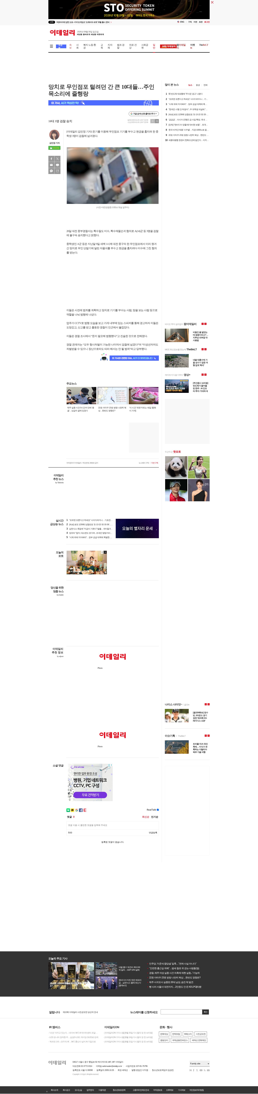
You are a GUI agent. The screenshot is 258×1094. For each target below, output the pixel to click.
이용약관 (102, 1090)
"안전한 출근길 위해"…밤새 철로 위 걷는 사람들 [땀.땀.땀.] (176, 968)
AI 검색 (60, 46)
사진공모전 (201, 1034)
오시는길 (78, 1090)
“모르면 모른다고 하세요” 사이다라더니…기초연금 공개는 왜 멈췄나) (97, 520)
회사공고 (66, 1090)
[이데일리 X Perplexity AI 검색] (103, 102)
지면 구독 (154, 463)
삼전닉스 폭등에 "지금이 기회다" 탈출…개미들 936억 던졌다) (93, 529)
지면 (195, 22)
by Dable (60, 595)
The (203, 45)
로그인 (207, 22)
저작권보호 (157, 1090)
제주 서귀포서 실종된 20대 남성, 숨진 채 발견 (170, 982)
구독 (190, 22)
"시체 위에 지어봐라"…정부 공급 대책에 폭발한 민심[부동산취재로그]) (97, 537)
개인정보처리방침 (196, 1090)
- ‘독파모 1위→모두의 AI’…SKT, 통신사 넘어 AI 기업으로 (72, 1041)
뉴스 (190, 85)
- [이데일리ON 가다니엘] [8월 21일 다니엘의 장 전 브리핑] (128, 1041)
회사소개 (54, 1090)
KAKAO (51, 171)
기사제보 (181, 1090)
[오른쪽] (105, 552)
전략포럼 (176, 1034)
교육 (102, 46)
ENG (182, 22)
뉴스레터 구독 (144, 463)
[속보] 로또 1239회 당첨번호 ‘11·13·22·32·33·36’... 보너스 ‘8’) (93, 524)
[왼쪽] (102, 552)
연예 (205, 85)
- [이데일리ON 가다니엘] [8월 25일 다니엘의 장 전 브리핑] (128, 1033)
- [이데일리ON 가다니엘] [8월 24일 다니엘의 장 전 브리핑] (128, 1037)
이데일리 (77, 33)
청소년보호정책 (119, 1090)
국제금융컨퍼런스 (180, 1040)
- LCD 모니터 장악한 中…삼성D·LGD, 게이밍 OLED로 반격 (73, 1037)
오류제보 (169, 1090)
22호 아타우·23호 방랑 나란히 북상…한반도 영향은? (174, 977)
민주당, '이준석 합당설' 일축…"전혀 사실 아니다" (171, 963)
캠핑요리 (164, 1040)
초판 (200, 22)
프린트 (57, 165)
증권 (198, 85)
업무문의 (90, 1090)
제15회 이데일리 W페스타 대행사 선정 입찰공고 (83, 1012)
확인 (205, 1012)
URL (57, 171)
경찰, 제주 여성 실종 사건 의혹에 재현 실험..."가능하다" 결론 (177, 973)
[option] (105, 22)
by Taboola (59, 483)
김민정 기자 (54, 143)
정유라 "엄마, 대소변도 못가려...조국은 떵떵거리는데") (90, 533)
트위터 (57, 159)
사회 (77, 46)
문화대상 (164, 1034)
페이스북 (51, 159)
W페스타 (188, 1034)
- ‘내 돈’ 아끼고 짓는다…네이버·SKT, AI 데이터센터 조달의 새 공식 (73, 1033)
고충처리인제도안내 (141, 1090)
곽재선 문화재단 (199, 1040)
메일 (51, 165)
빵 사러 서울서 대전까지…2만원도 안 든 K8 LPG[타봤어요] (176, 987)
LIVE (52, 22)
